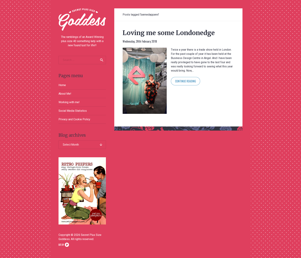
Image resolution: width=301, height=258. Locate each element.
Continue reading (185, 81)
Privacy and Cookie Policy (74, 119)
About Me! (65, 93)
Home (62, 85)
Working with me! (69, 102)
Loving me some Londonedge (169, 33)
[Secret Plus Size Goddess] (82, 19)
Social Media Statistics (73, 110)
